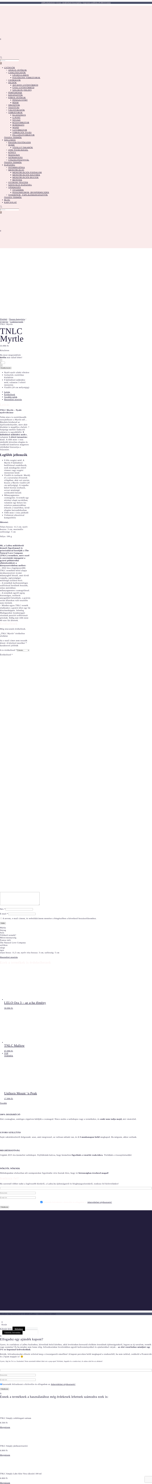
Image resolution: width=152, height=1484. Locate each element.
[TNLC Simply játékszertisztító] (76, 1443)
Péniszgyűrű (20, 100)
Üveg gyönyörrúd (23, 87)
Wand (15, 127)
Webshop (19, 1329)
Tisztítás (13, 107)
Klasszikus (19, 115)
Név (2, 909)
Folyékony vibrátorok (26, 77)
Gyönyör (9, 67)
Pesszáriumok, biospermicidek (30, 192)
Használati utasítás (13, 399)
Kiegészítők (15, 95)
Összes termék (13, 137)
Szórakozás (15, 157)
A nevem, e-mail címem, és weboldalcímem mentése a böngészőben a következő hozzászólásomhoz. (50, 918)
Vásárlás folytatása (12, 1332)
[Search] (1, 63)
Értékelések (9, 394)
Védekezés (14, 187)
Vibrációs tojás (22, 132)
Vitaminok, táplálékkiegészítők (28, 195)
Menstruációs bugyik (25, 177)
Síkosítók (14, 105)
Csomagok (14, 80)
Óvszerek (18, 190)
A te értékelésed (8, 650)
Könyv (12, 152)
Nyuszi (16, 120)
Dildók (12, 82)
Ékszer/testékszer (19, 142)
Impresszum (5, 1276)
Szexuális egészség (20, 185)
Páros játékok (17, 97)
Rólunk (3, 1285)
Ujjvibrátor (19, 130)
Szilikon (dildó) (22, 90)
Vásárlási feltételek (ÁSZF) (13, 1299)
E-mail (4, 914)
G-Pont (16, 117)
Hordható (18, 125)
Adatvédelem (6, 1294)
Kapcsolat (10, 202)
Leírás (7, 392)
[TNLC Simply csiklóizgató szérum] (76, 1415)
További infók (10, 397)
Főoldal (3, 319)
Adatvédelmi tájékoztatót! (99, 1202)
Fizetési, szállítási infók (11, 1303)
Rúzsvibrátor (20, 122)
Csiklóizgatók (17, 72)
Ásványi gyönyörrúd (25, 85)
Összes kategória (17, 319)
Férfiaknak (15, 92)
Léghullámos (20, 75)
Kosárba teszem (6, 368)
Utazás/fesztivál (18, 160)
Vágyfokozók (16, 110)
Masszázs (14, 155)
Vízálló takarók (22, 147)
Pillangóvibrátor (23, 135)
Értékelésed (6, 654)
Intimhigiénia (16, 167)
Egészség (9, 165)
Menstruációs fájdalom (27, 172)
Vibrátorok (15, 112)
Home (11, 145)
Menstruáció (16, 170)
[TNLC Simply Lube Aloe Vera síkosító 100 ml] (76, 1471)
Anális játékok (17, 70)
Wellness (10, 140)
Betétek (17, 180)
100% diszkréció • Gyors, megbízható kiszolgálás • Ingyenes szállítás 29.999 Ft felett (76, 3)
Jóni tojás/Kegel (18, 150)
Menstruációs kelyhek (26, 175)
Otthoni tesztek (18, 182)
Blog (7, 200)
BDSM (15, 102)
